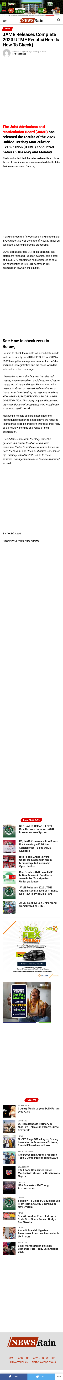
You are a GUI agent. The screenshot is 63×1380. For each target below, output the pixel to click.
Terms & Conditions (44, 1362)
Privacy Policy (19, 1362)
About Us (23, 1358)
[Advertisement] (31, 91)
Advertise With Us (44, 1358)
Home (11, 1358)
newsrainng (20, 54)
